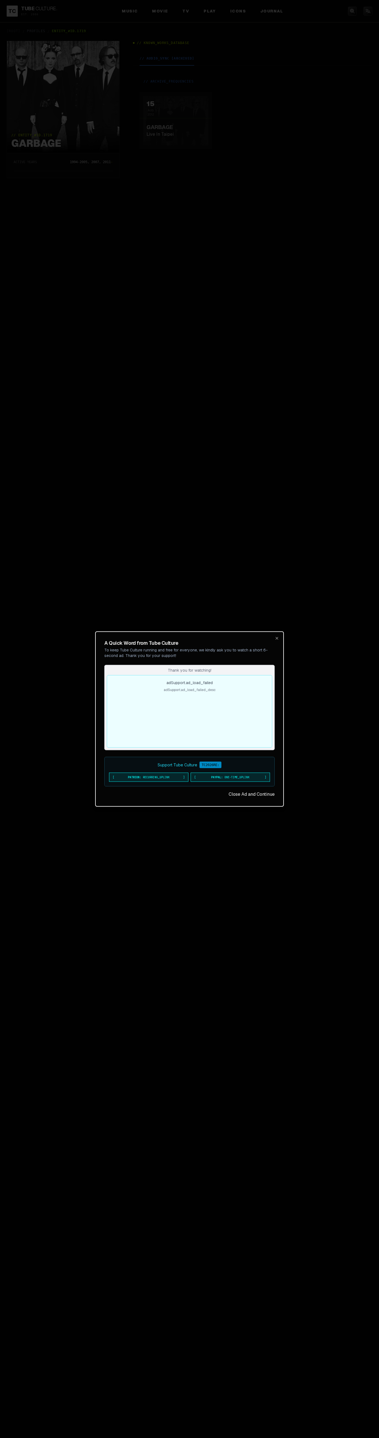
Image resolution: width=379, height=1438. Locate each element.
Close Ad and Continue (252, 794)
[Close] (277, 638)
